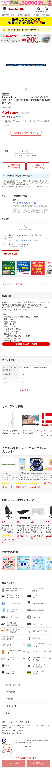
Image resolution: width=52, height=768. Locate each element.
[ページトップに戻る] (48, 759)
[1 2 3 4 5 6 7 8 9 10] (24, 151)
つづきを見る (25, 390)
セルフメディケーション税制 (12, 730)
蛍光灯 (36, 15)
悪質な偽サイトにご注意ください (14, 733)
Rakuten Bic (17, 10)
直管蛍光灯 (46, 15)
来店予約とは (41, 186)
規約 (48, 186)
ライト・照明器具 (24, 15)
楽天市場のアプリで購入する (26, 133)
